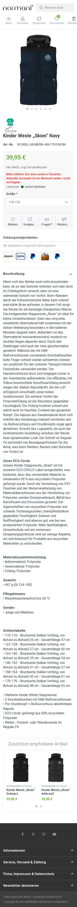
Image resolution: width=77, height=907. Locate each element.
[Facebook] (22, 834)
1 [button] (27, 109)
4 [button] (41, 109)
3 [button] (36, 109)
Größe (10, 194)
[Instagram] (43, 834)
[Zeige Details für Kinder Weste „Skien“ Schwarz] (20, 767)
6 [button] (50, 109)
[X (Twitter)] (33, 834)
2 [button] (32, 109)
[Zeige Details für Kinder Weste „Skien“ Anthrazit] (55, 767)
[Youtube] (54, 834)
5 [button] (45, 109)
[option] (38, 70)
